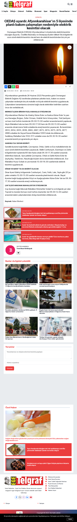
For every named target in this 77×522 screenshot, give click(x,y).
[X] (20, 497)
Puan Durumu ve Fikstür (55, 483)
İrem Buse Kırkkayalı (24, 248)
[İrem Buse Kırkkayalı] (10, 250)
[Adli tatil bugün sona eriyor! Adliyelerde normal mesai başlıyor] (55, 274)
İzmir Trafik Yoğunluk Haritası (57, 481)
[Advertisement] (38, 389)
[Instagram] (23, 497)
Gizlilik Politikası (10, 519)
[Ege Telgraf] (18, 4)
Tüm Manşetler (53, 486)
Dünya (13, 11)
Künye (8, 503)
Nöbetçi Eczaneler (54, 477)
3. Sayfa (5, 11)
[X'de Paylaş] (9, 86)
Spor (46, 11)
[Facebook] (16, 497)
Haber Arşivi (52, 490)
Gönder (10, 368)
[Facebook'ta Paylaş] (6, 86)
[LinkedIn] (27, 497)
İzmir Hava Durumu (54, 479)
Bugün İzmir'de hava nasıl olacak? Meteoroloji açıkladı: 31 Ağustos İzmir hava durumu (54, 311)
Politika (29, 11)
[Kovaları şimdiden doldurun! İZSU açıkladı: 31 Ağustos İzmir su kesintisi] (21, 299)
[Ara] (69, 4)
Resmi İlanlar (64, 11)
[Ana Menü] (71, 4)
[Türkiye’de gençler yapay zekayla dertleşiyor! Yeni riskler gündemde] (55, 326)
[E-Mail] (18, 253)
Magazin (53, 11)
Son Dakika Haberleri (55, 488)
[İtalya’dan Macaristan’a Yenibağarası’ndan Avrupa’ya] (21, 326)
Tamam (70, 519)
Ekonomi (37, 11)
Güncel (21, 11)
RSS (20, 513)
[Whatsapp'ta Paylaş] (13, 86)
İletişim (42, 503)
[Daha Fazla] (17, 86)
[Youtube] (30, 497)
